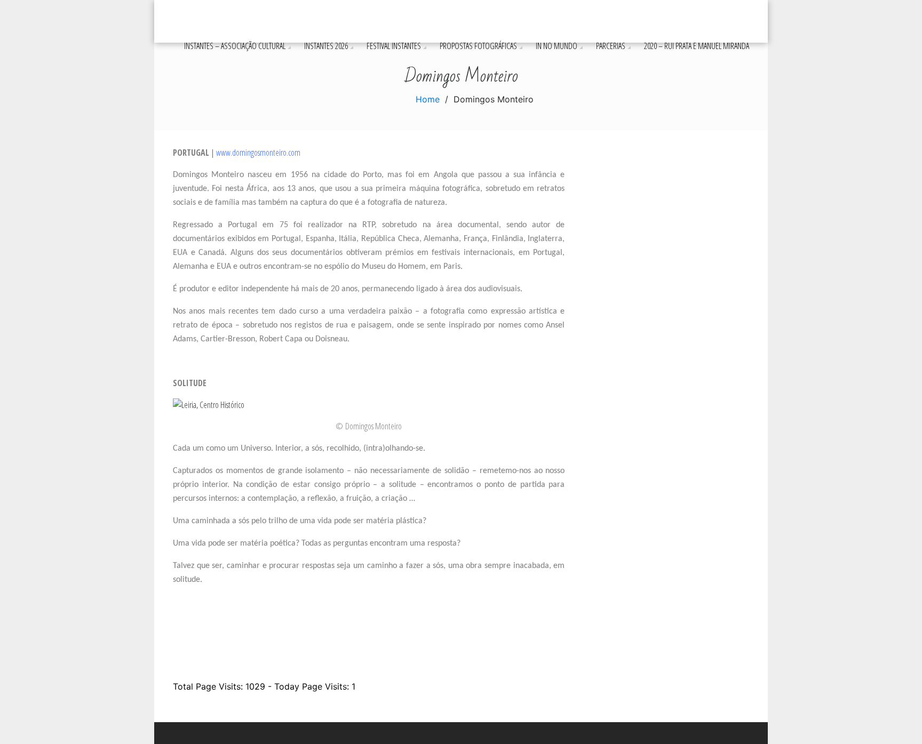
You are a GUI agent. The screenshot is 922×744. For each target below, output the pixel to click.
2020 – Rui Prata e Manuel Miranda (696, 46)
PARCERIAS (610, 46)
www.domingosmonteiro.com (258, 152)
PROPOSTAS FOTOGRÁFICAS (478, 46)
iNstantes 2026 (326, 46)
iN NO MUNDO (556, 46)
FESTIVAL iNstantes (394, 46)
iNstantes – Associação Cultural (234, 46)
